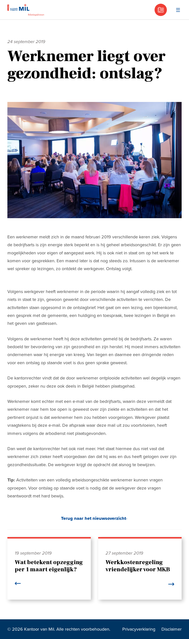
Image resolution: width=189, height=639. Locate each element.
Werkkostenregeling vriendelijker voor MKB (138, 565)
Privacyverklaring (138, 629)
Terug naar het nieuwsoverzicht (93, 518)
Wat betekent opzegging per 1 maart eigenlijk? (49, 565)
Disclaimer (171, 629)
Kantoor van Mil (25, 10)
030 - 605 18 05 (161, 10)
